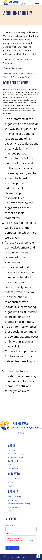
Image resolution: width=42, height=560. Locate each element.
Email (11, 525)
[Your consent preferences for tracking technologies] (38, 556)
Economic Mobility (14, 478)
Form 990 (17, 68)
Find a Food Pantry (14, 496)
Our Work (14, 474)
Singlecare (11, 510)
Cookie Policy (20, 556)
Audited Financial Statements (17, 61)
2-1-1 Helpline (12, 500)
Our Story (11, 450)
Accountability (13, 468)
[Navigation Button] (37, 3)
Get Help (13, 491)
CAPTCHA (9, 534)
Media (10, 464)
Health (10, 485)
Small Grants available (15, 457)
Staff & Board (13, 460)
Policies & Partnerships (16, 453)
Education (11, 482)
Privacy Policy (9, 556)
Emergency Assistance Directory (19, 503)
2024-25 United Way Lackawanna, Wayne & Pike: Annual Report (19, 75)
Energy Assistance (14, 507)
